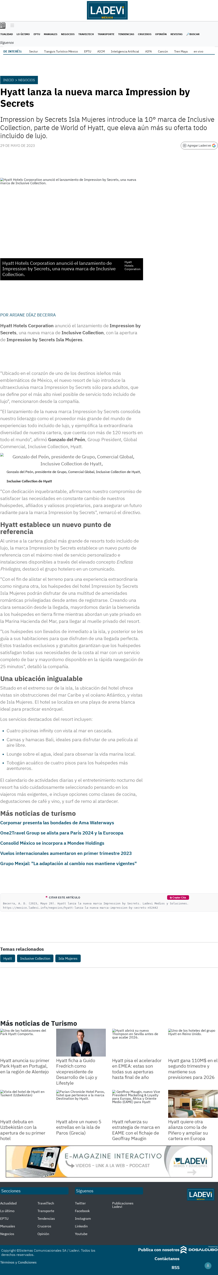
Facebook (82, 1211)
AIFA (148, 51)
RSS (175, 1267)
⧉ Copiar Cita (178, 897)
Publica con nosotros (158, 1249)
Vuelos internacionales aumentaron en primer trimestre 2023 (66, 853)
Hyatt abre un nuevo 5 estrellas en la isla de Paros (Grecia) (78, 1127)
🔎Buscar (192, 34)
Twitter (80, 1203)
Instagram (83, 1218)
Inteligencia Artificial (125, 51)
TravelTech (86, 34)
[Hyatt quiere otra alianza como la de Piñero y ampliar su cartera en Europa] (193, 1104)
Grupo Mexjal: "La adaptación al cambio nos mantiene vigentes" (68, 863)
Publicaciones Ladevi (122, 1205)
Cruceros (144, 34)
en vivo (198, 51)
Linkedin (81, 1226)
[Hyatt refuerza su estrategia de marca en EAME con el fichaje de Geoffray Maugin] (137, 1104)
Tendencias (126, 34)
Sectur (33, 51)
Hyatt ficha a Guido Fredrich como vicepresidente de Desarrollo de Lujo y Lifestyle (76, 1071)
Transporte (106, 34)
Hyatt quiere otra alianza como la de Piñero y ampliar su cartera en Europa (188, 1129)
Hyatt (7, 958)
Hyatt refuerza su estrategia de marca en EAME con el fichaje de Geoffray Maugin (136, 1129)
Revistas (176, 34)
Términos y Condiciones (18, 1262)
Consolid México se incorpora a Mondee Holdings (52, 843)
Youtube (81, 1234)
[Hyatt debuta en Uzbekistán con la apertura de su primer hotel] (25, 1104)
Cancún (163, 51)
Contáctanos (167, 1258)
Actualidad (8, 1203)
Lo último (23, 34)
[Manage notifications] (208, 1265)
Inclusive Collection (35, 958)
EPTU (37, 34)
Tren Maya (181, 51)
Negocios (68, 34)
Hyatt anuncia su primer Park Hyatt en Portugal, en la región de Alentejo (24, 1066)
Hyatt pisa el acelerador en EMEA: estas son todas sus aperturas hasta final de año (137, 1068)
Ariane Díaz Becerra (33, 315)
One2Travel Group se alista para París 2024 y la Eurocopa (61, 833)
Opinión (161, 34)
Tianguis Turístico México (61, 51)
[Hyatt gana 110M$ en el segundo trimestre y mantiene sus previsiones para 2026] (193, 1043)
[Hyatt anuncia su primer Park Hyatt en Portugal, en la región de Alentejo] (25, 1043)
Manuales (50, 34)
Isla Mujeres (68, 958)
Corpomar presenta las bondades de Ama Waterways (57, 822)
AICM (101, 51)
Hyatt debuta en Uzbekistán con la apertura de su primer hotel (22, 1129)
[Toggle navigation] (11, 26)
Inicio (8, 80)
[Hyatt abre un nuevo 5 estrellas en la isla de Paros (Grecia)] (81, 1104)
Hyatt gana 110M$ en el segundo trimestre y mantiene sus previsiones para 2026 (193, 1068)
